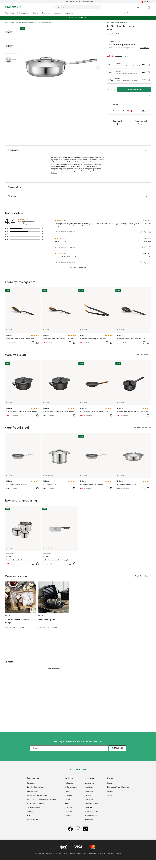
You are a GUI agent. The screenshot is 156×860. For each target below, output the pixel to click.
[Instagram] (78, 828)
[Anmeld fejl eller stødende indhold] (149, 232)
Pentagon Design (113, 22)
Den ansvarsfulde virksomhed (118, 787)
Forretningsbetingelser (35, 803)
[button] (113, 34)
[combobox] (146, 1)
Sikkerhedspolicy (33, 807)
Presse (109, 795)
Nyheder (126, 13)
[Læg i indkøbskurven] (37, 342)
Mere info (145, 111)
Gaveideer (89, 807)
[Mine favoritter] (143, 7)
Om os (109, 783)
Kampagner (68, 13)
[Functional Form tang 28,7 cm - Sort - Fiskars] (110, 79)
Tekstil (67, 803)
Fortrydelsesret (32, 819)
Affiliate (110, 791)
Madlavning (9, 13)
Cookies (30, 811)
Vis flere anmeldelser (78, 267)
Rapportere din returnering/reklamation (42, 799)
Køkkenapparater (23, 13)
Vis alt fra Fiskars (142, 355)
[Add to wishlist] (33, 342)
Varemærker (136, 13)
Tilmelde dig (144, 48)
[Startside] (13, 7)
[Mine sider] (137, 7)
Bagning (36, 13)
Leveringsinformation (35, 787)
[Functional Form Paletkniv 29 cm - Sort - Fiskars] (110, 72)
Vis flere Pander (53, 669)
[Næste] (98, 67)
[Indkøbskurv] (148, 7)
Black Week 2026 (91, 811)
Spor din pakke (32, 791)
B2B (28, 815)
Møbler (67, 799)
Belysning (68, 807)
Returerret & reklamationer (37, 795)
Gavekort (68, 815)
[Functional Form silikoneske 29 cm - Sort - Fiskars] (110, 65)
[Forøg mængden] (114, 89)
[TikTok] (85, 828)
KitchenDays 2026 (91, 815)
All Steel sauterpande (44, 22)
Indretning (57, 13)
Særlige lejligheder (92, 803)
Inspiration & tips (141, 576)
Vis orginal (72, 231)
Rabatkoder (89, 819)
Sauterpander (29, 22)
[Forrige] (25, 67)
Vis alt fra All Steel (141, 427)
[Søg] (58, 7)
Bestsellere (89, 799)
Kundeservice (32, 783)
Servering (46, 13)
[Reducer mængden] (108, 89)
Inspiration (147, 13)
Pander (18, 22)
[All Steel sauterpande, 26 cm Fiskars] (61, 67)
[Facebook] (70, 828)
